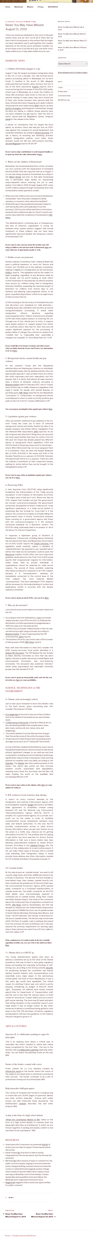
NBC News (23, 393)
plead (7, 119)
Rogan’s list (10, 1182)
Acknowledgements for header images (72, 72)
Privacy (41, 7)
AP (28, 114)
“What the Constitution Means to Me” (22, 1120)
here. (40, 154)
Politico (8, 273)
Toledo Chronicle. (41, 544)
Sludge (30, 805)
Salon (21, 637)
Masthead (19, 7)
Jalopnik (49, 968)
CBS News (16, 905)
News (11, 1197)
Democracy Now (42, 133)
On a (7, 714)
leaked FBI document (14, 653)
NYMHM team (30, 21)
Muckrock (9, 554)
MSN (36, 106)
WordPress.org (64, 100)
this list (45, 1144)
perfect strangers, (13, 108)
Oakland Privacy (37, 845)
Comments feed (64, 96)
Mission (30, 7)
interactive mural (13, 1071)
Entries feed (62, 91)
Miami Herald (15, 177)
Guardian (9, 763)
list (18, 1153)
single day (14, 714)
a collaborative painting (27, 1050)
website (22, 1104)
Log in (60, 87)
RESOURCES (53, 7)
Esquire (35, 87)
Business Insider (12, 385)
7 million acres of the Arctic (16, 723)
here (47, 247)
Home (7, 7)
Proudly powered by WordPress (24, 1236)
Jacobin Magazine (13, 144)
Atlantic (21, 763)
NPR (36, 432)
